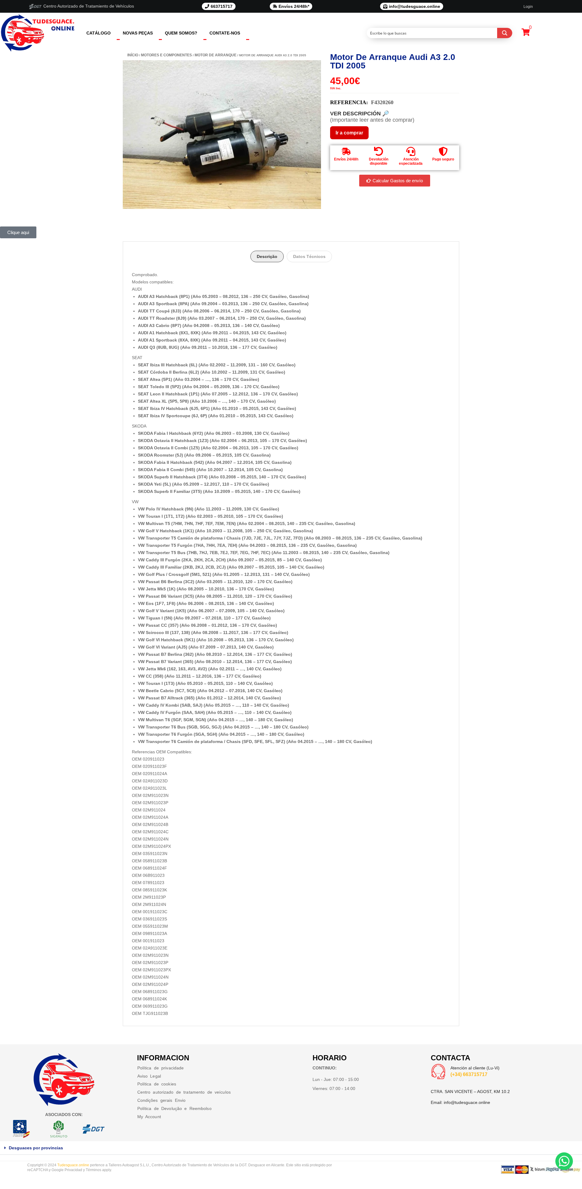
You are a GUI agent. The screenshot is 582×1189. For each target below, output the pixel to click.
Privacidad (73, 1170)
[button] (291, 1148)
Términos (93, 1170)
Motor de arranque (215, 55)
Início (132, 55)
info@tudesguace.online (467, 1102)
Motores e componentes (166, 55)
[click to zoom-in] (222, 134)
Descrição (267, 256)
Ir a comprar (349, 132)
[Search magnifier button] (504, 33)
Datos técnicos (309, 256)
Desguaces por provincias (36, 1147)
